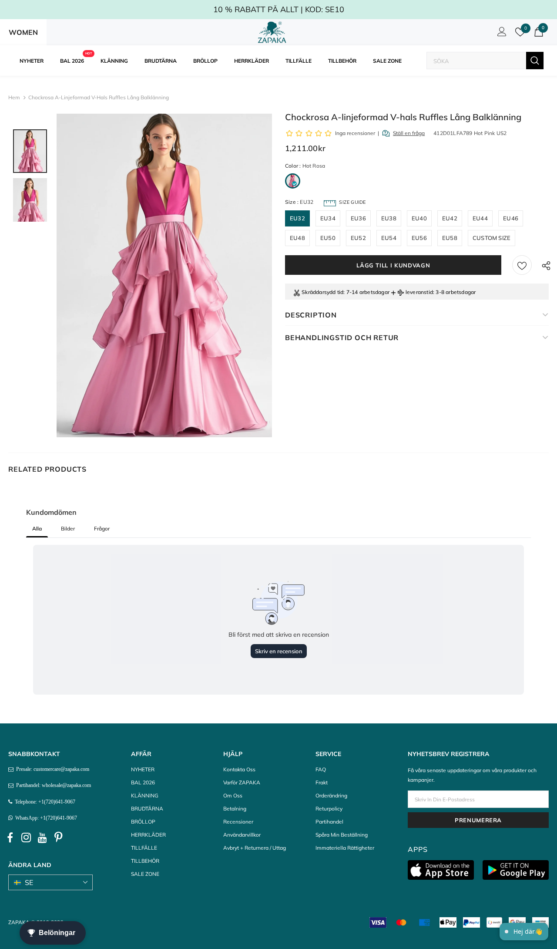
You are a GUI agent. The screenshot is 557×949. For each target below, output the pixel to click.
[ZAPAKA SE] (272, 32)
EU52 (358, 237)
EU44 (480, 218)
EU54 (388, 237)
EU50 (328, 237)
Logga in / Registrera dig (500, 34)
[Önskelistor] (522, 265)
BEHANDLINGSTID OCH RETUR (342, 337)
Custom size (491, 237)
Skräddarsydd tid (322, 292)
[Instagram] (26, 837)
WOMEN (23, 32)
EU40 (419, 218)
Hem (14, 97)
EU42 (449, 218)
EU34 (328, 218)
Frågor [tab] (102, 528)
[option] (164, 275)
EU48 (297, 237)
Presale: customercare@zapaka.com (51, 769)
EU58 (449, 237)
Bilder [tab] (68, 528)
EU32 (297, 218)
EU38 (388, 218)
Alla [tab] (37, 528)
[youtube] (42, 837)
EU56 (419, 237)
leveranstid (419, 292)
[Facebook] (10, 837)
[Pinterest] (58, 837)
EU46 (510, 218)
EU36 (358, 218)
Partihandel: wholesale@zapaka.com (52, 785)
